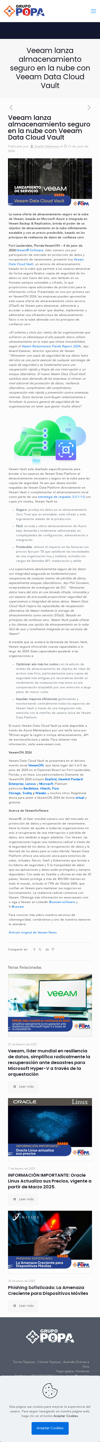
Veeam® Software (29, 250)
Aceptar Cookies (50, 1428)
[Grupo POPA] (24, 11)
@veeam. (18, 906)
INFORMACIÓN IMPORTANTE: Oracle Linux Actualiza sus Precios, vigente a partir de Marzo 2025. (50, 1181)
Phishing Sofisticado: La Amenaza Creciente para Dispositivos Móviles (48, 1290)
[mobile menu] (93, 11)
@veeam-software (62, 902)
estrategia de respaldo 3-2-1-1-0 (61, 497)
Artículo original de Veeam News (33, 932)
